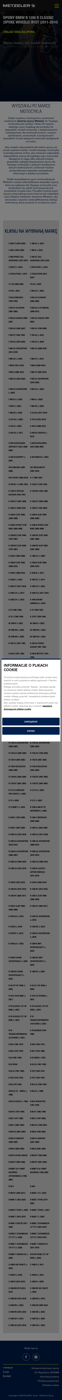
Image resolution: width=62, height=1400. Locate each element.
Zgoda (31, 730)
